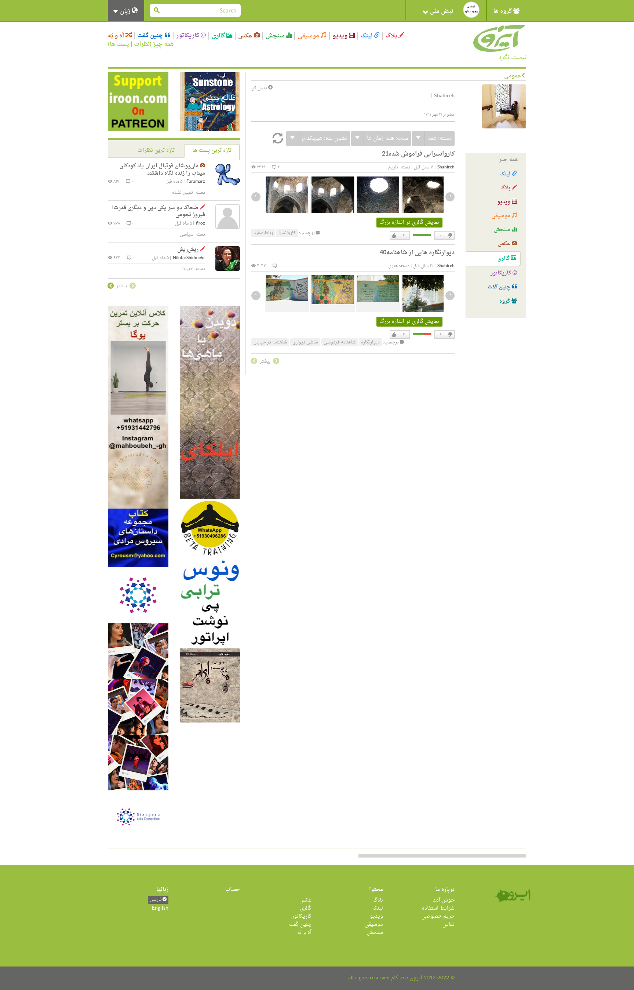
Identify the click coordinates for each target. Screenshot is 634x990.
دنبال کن (259, 88)
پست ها (119, 44)
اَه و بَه (116, 36)
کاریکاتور (188, 35)
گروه (505, 301)
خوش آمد (444, 900)
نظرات (142, 44)
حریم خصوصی (438, 916)
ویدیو (340, 36)
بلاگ (392, 36)
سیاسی (186, 234)
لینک (367, 36)
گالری (219, 36)
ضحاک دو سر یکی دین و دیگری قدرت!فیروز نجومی (158, 211)
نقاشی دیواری (305, 342)
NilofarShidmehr (189, 258)
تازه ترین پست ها (212, 151)
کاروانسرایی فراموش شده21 (418, 154)
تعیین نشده (182, 193)
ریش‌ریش (187, 250)
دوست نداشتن (450, 236)
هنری (393, 266)
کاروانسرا (287, 233)
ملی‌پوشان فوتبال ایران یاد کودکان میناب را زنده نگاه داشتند (162, 169)
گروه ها (503, 11)
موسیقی (309, 36)
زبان (125, 11)
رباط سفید (263, 233)
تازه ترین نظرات (156, 151)
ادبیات (187, 269)
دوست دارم (394, 236)
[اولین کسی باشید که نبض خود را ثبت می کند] (471, 9)
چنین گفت (151, 35)
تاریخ (393, 167)
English (160, 908)
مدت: (387, 138)
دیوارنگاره (370, 342)
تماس (448, 924)
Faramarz (195, 182)
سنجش (276, 36)
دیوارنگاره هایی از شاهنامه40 (417, 252)
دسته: (440, 138)
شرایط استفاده (438, 908)
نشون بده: (324, 138)
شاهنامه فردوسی (340, 342)
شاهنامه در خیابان (270, 342)
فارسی (156, 900)
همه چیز (163, 44)
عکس (246, 36)
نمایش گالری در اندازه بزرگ (409, 223)
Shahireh (446, 167)
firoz (200, 224)
